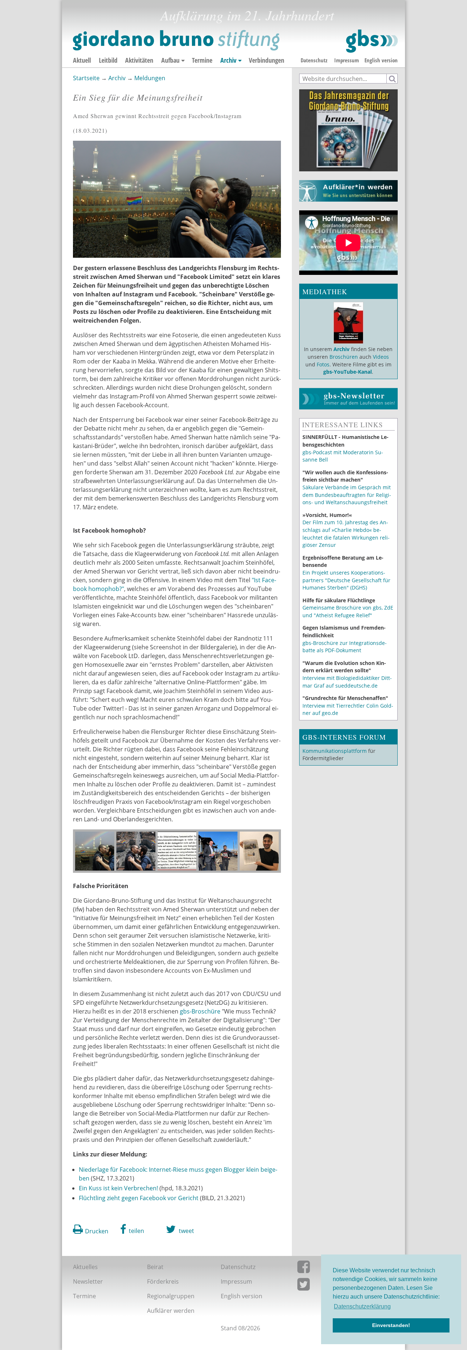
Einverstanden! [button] (391, 1325)
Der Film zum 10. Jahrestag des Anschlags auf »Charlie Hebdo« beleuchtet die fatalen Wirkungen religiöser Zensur (346, 533)
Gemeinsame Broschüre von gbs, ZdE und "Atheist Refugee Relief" (347, 611)
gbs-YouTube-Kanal (347, 371)
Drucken (96, 1231)
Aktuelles (85, 1267)
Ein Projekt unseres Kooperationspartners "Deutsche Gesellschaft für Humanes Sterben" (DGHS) (346, 580)
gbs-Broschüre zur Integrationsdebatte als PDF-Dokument (344, 646)
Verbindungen (266, 60)
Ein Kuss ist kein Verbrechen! (118, 1188)
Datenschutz (314, 60)
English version (381, 60)
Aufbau (170, 60)
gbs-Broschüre (201, 1011)
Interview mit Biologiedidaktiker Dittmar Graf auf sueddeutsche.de (347, 681)
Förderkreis (163, 1281)
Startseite (86, 78)
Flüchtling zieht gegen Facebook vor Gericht (138, 1198)
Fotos (323, 364)
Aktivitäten (139, 60)
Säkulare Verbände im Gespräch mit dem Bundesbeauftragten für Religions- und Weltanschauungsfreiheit (346, 495)
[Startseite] (235, 41)
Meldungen (149, 78)
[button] (132, 1230)
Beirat (155, 1267)
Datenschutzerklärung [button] (362, 1306)
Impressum (346, 60)
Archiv (228, 60)
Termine (202, 60)
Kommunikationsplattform (334, 750)
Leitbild (108, 60)
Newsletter (88, 1281)
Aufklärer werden (170, 1311)
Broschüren (343, 356)
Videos (380, 356)
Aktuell (82, 60)
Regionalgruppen (170, 1296)
